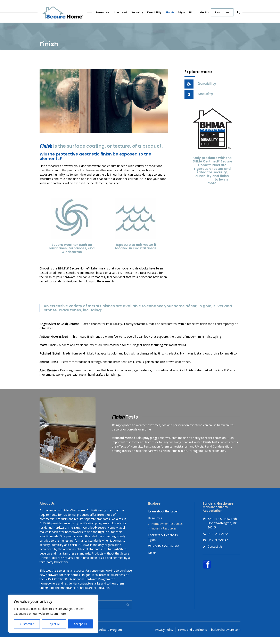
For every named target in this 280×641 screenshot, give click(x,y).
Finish (170, 12)
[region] (53, 614)
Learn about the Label (111, 12)
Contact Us (215, 546)
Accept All (80, 624)
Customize (27, 624)
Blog (192, 12)
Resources (222, 12)
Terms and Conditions (192, 630)
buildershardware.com (225, 630)
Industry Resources (164, 528)
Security (137, 12)
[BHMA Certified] (62, 12)
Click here (205, 179)
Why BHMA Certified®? (163, 546)
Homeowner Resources (167, 524)
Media (204, 12)
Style (181, 12)
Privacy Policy (164, 630)
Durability (154, 12)
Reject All (54, 624)
